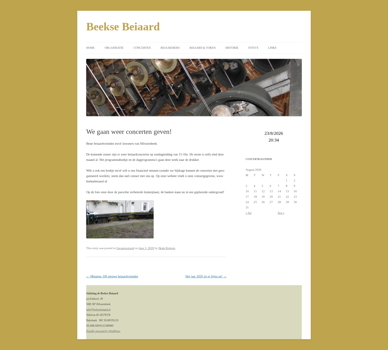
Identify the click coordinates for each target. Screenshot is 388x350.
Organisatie (114, 47)
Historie (231, 47)
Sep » (281, 213)
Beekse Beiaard (123, 26)
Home (90, 47)
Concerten (142, 47)
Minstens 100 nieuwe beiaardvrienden (112, 276)
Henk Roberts (167, 248)
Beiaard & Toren (203, 47)
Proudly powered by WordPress (103, 331)
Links (272, 47)
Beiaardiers (170, 47)
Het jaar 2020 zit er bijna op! (206, 276)
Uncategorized (125, 248)
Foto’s (253, 47)
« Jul (248, 213)
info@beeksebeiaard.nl (98, 309)
